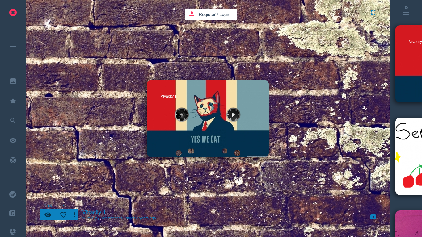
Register (207, 14)
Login (224, 14)
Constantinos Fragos (117, 217)
